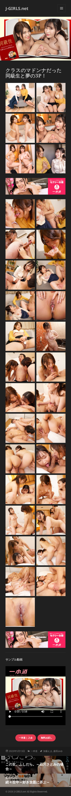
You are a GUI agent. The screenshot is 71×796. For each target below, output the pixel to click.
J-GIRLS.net (16, 8)
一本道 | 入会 (26, 737)
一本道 (34, 751)
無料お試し (46, 737)
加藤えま (47, 751)
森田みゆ (57, 751)
